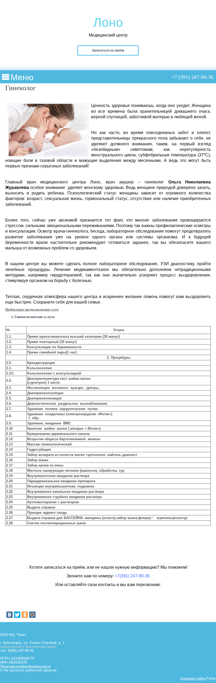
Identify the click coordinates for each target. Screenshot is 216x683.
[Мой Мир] (32, 615)
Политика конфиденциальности (25, 666)
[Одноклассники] (25, 615)
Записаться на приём (108, 50)
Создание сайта (192, 678)
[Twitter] (17, 615)
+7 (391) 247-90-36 (192, 77)
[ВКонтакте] (9, 615)
